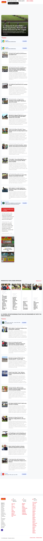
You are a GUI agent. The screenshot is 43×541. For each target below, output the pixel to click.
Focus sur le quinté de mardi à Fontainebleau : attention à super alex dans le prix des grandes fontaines (17, 343)
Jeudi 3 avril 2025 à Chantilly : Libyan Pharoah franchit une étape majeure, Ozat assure (18, 130)
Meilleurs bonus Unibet (34, 528)
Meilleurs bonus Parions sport (35, 522)
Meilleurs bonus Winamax (34, 531)
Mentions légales (23, 504)
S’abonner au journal (13, 3)
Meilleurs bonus (34, 512)
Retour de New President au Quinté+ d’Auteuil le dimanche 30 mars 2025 (17, 447)
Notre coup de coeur (12, 52)
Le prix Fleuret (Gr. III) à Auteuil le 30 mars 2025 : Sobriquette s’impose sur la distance (17, 460)
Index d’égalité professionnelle (24, 507)
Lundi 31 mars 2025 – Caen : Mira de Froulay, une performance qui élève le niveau (17, 373)
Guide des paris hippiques (34, 504)
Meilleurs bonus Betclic (34, 514)
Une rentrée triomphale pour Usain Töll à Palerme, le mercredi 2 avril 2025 (18, 175)
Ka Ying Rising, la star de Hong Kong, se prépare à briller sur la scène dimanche (17, 434)
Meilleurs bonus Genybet (34, 518)
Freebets (34, 507)
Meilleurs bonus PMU (34, 525)
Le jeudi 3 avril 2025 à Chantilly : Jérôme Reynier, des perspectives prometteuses (18, 146)
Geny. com (13, 507)
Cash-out (34, 508)
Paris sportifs (35, 502)
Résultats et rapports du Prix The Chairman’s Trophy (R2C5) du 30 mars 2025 (17, 418)
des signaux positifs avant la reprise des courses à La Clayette (17, 404)
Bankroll (34, 509)
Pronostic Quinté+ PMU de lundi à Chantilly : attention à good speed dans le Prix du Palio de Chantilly (17, 389)
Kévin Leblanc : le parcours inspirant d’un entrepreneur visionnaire (18, 329)
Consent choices (32, 537)
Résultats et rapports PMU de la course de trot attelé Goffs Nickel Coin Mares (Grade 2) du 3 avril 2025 (17, 116)
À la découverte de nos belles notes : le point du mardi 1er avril (36, 305)
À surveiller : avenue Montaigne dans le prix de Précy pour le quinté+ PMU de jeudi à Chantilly (17, 160)
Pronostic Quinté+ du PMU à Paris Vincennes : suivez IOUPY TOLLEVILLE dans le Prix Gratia (17, 101)
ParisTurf (13, 506)
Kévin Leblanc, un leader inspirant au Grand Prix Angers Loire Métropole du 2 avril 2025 (17, 189)
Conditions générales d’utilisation (24, 510)
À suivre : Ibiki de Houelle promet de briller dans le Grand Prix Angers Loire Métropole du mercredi (15, 303)
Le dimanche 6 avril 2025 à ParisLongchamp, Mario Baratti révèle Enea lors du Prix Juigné (14, 28)
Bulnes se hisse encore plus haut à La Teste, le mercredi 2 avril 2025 (25, 305)
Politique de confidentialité (24, 514)
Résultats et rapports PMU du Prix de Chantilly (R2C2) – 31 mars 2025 (17, 359)
